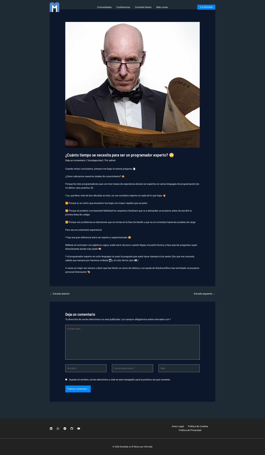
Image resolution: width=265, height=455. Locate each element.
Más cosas (162, 7)
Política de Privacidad (190, 430)
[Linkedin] (51, 428)
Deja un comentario (75, 160)
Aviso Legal (178, 426)
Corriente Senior (143, 7)
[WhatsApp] (58, 428)
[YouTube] (78, 428)
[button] (206, 7)
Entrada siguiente (204, 293)
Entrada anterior (60, 293)
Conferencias (123, 7)
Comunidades (104, 7)
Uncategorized (95, 160)
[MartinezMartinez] (54, 7)
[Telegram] (64, 428)
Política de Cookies (198, 426)
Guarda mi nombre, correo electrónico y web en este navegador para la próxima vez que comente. (119, 379)
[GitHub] (71, 428)
